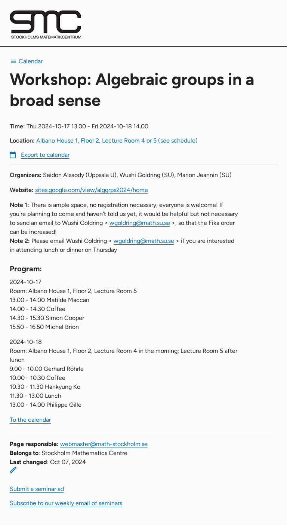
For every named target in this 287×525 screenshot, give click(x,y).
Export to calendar (45, 154)
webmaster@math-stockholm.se (104, 444)
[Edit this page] (13, 470)
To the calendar (30, 419)
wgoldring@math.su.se (139, 222)
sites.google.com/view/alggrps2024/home (91, 189)
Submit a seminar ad (37, 488)
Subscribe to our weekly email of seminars (66, 503)
